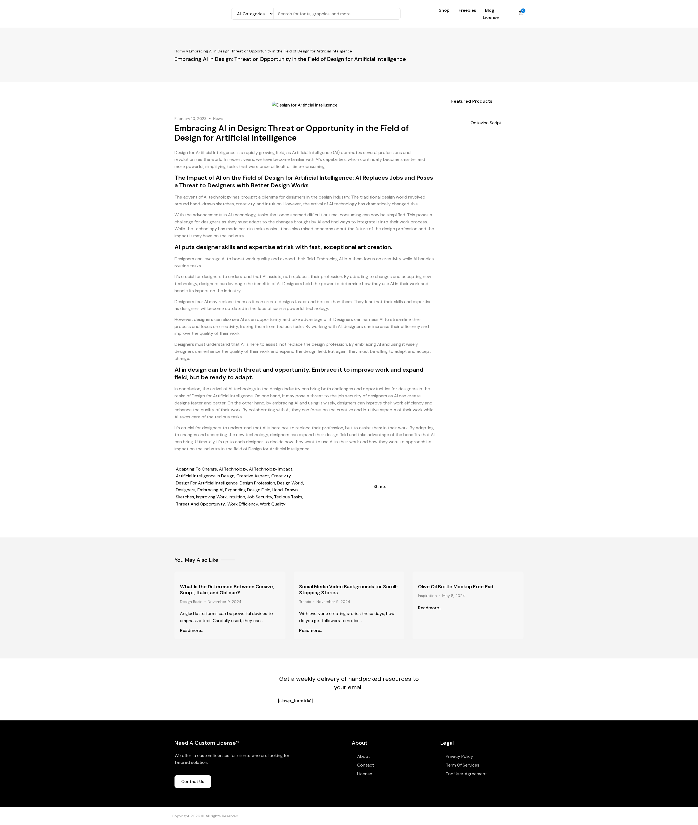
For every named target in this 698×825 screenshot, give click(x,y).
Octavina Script (486, 123)
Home (179, 51)
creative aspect (252, 476)
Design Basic (191, 601)
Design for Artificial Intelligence (207, 483)
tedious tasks (288, 497)
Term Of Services (462, 765)
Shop (444, 10)
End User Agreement (466, 774)
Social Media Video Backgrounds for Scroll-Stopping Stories (349, 589)
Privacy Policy (459, 756)
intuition (237, 497)
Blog (489, 10)
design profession (257, 483)
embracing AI (210, 490)
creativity (281, 476)
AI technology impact (271, 469)
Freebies (467, 10)
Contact (365, 765)
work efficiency (242, 504)
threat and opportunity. (200, 504)
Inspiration (427, 595)
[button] (392, 486)
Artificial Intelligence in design (205, 476)
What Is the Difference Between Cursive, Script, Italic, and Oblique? (227, 589)
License (491, 17)
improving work (211, 497)
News (218, 118)
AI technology (233, 469)
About (363, 756)
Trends (305, 601)
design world (290, 483)
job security (259, 497)
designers (185, 490)
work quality (272, 504)
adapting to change (196, 469)
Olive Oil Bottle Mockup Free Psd (455, 586)
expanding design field (247, 490)
